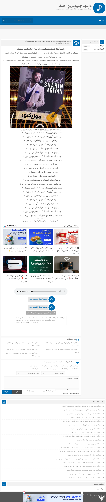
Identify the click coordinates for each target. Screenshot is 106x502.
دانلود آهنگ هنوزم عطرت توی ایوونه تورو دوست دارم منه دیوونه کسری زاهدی (79, 459)
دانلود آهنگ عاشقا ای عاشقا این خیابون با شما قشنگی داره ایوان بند (83, 436)
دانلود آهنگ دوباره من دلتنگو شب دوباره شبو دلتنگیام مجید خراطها (23, 344)
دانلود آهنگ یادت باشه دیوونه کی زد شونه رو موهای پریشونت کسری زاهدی (80, 451)
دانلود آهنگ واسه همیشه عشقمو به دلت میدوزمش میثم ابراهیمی (83, 466)
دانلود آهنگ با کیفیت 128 (38, 307)
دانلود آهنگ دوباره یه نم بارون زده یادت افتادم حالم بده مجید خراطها (23, 355)
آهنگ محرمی (99, 49)
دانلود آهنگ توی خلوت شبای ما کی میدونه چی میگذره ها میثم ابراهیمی (82, 462)
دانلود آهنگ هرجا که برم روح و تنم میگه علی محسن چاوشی (85, 477)
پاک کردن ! (17, 392)
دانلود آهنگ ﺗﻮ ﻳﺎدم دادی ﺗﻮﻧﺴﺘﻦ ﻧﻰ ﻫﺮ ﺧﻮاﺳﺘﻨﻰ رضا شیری (85, 455)
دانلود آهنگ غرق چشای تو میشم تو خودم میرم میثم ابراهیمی (85, 470)
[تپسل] (24, 492)
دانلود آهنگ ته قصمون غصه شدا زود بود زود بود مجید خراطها (62, 351)
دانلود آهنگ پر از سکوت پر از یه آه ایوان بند (90, 440)
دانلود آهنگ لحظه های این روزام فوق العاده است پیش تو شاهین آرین (47, 41)
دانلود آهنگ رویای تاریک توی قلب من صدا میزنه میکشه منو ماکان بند (62, 344)
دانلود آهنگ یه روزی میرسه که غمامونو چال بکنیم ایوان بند (86, 443)
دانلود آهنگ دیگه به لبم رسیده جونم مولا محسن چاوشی (86, 474)
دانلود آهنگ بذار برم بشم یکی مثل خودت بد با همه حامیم (86, 425)
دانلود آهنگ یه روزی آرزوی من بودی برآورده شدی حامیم (86, 432)
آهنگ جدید (59, 43)
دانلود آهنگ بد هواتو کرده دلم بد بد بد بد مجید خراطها (22, 349)
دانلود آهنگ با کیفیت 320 (38, 299)
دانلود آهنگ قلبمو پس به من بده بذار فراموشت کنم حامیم (86, 428)
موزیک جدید (100, 489)
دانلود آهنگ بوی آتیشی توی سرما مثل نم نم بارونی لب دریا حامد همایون (82, 447)
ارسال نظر (7, 392)
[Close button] (82, 492)
